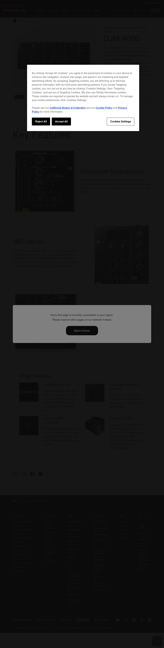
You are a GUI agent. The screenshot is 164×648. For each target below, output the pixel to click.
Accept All (61, 121)
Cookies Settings (120, 121)
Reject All (41, 121)
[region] (83, 98)
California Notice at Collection (68, 108)
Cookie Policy (104, 108)
